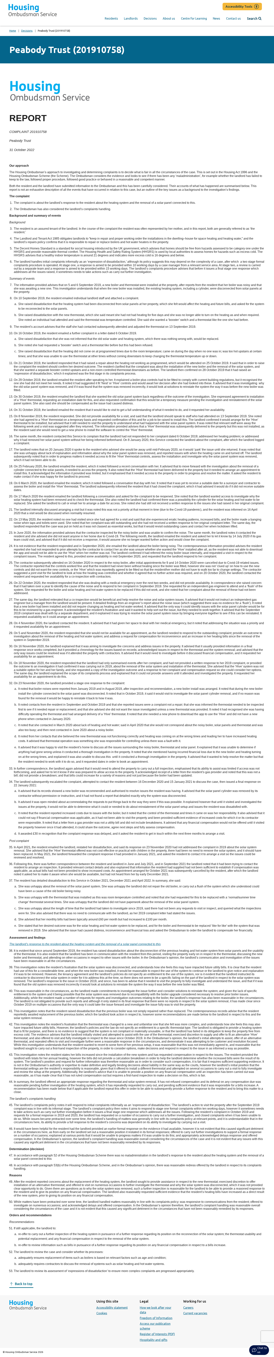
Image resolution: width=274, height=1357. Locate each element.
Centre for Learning (194, 18)
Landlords (131, 18)
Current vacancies (195, 1313)
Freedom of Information (156, 1318)
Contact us (233, 18)
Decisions (150, 18)
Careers (188, 1307)
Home (12, 30)
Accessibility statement (112, 1307)
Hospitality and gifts (153, 1340)
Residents (111, 18)
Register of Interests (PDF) (157, 1334)
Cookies (101, 1313)
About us (169, 18)
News (216, 18)
